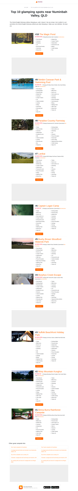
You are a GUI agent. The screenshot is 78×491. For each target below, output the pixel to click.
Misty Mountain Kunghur (50, 371)
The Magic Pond (47, 34)
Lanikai (41, 153)
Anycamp (26, 7)
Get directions (61, 37)
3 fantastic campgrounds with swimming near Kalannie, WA (24, 457)
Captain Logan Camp (48, 206)
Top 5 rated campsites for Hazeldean (19, 447)
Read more (39, 53)
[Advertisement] (39, 66)
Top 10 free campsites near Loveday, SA (19, 454)
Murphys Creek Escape (49, 275)
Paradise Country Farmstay (51, 120)
